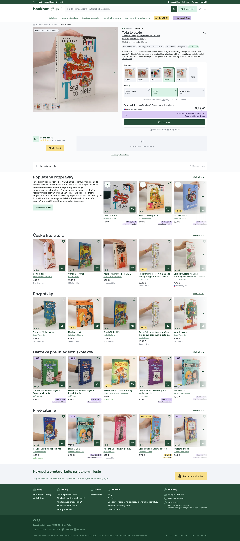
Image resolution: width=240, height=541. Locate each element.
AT (171, 535)
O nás (110, 498)
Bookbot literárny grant (119, 505)
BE (202, 535)
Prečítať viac (127, 59)
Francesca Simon (39, 452)
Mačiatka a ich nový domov (117, 449)
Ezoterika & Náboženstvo (137, 18)
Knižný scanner (64, 509)
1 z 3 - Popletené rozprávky (134, 39)
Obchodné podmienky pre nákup (45, 535)
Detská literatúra (112, 18)
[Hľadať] (174, 9)
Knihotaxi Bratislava (67, 505)
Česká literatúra (49, 235)
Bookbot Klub (114, 509)
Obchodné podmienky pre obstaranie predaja (78, 535)
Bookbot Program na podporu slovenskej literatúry (133, 502)
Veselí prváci (180, 332)
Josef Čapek (143, 279)
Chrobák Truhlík (76, 274)
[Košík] (204, 9)
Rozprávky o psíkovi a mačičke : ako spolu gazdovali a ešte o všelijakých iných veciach (155, 277)
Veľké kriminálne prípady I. (117, 274)
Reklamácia (96, 494)
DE (176, 535)
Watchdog (38, 498)
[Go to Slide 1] (38, 107)
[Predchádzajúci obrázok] (36, 72)
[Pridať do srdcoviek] (204, 33)
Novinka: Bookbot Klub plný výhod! (48, 2)
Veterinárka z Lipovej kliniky (118, 390)
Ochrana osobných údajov (108, 535)
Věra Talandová (180, 279)
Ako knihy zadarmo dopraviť (71, 498)
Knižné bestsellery (42, 494)
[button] (75, 69)
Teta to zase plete (148, 215)
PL (206, 535)
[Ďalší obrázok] (114, 72)
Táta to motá (181, 215)
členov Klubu (199, 116)
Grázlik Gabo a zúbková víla (47, 449)
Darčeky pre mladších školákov (63, 352)
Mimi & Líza (180, 390)
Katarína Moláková (75, 335)
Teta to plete (175, 100)
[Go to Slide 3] (56, 107)
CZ (167, 535)
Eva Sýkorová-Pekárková (148, 36)
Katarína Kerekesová (182, 393)
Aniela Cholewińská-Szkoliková (116, 393)
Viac (193, 77)
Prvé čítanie (44, 410)
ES (186, 535)
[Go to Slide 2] (47, 107)
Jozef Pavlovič (39, 335)
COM (181, 535)
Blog (110, 494)
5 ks (163, 100)
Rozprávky (43, 293)
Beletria (53, 18)
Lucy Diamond (109, 452)
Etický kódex (125, 535)
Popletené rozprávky (53, 177)
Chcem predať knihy (67, 494)
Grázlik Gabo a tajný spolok (153, 449)
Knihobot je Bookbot (140, 535)
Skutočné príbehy (91, 18)
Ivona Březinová (129, 36)
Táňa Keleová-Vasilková (42, 277)
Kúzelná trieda (181, 449)
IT (189, 535)
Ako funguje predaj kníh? (69, 502)
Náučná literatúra (69, 18)
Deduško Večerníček (43, 332)
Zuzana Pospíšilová (181, 452)
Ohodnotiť (138, 28)
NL (193, 535)
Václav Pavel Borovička (113, 277)
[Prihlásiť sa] (200, 9)
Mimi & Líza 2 (75, 332)
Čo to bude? (39, 274)
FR (198, 535)
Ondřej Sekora (73, 277)
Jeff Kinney (37, 396)
